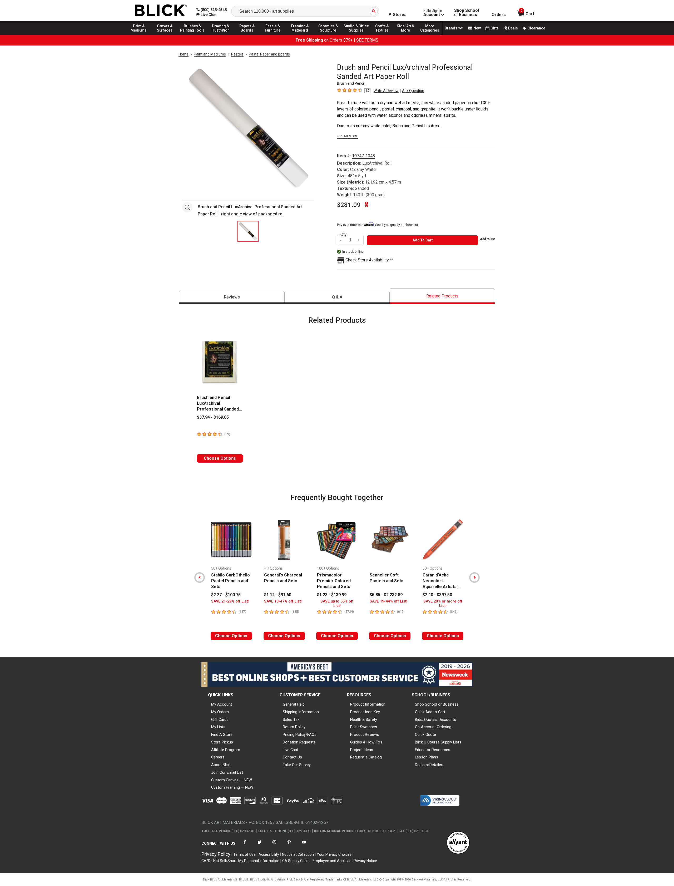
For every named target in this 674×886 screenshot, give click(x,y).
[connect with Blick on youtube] (304, 845)
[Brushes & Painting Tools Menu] (192, 34)
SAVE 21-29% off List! (230, 601)
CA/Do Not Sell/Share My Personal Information (240, 861)
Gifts (494, 28)
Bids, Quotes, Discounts (435, 719)
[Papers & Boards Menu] (249, 34)
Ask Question (413, 91)
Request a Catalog (366, 757)
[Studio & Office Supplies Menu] (356, 34)
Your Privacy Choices (334, 854)
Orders (499, 15)
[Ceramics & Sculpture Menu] (328, 34)
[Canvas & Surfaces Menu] (165, 34)
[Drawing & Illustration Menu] (220, 34)
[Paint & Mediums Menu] (140, 34)
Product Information (367, 704)
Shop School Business (466, 12)
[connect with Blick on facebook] (245, 845)
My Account (221, 704)
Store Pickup (222, 742)
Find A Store (221, 734)
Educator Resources (432, 749)
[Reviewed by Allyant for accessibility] (458, 843)
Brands (451, 28)
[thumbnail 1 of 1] (248, 231)
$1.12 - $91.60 (277, 594)
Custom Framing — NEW (232, 787)
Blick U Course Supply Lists (438, 742)
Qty (343, 234)
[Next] (474, 577)
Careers (218, 757)
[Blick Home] (161, 10)
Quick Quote (425, 734)
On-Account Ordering (433, 727)
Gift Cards (220, 719)
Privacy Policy (215, 854)
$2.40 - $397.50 (437, 594)
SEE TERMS (367, 40)
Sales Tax (291, 719)
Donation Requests (299, 742)
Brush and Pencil (351, 83)
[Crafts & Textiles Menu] (384, 34)
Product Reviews (364, 734)
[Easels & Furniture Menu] (273, 34)
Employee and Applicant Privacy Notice (345, 861)
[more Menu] (429, 34)
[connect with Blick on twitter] (259, 845)
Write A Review (386, 91)
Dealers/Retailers (429, 764)
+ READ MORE (347, 136)
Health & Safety (363, 719)
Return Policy (294, 727)
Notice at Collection (298, 854)
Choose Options (220, 458)
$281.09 (349, 205)
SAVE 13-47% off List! (283, 601)
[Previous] (199, 577)
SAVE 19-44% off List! (388, 601)
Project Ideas (361, 749)
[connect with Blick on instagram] (274, 845)
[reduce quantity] (341, 240)
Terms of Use (244, 854)
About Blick (221, 764)
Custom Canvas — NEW (231, 780)
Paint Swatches (363, 727)
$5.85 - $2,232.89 (386, 594)
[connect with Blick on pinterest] (289, 845)
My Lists (218, 727)
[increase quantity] (359, 240)
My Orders (220, 712)
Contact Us (292, 757)
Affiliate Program (225, 749)
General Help (294, 704)
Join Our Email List (227, 772)
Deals (513, 28)
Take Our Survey (297, 764)
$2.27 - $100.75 (226, 594)
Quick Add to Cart (430, 712)
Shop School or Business (437, 704)
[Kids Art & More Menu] (408, 34)
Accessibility (269, 854)
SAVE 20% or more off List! (442, 603)
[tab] (231, 297)
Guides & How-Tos (366, 742)
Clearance (536, 28)
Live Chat (290, 749)
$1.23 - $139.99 (331, 594)
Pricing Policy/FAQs (299, 734)
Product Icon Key (365, 712)
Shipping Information (301, 712)
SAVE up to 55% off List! (337, 603)
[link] (206, 15)
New (477, 28)
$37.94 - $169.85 (213, 417)
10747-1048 (363, 155)
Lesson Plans (426, 757)
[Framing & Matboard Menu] (300, 34)
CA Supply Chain (296, 861)
